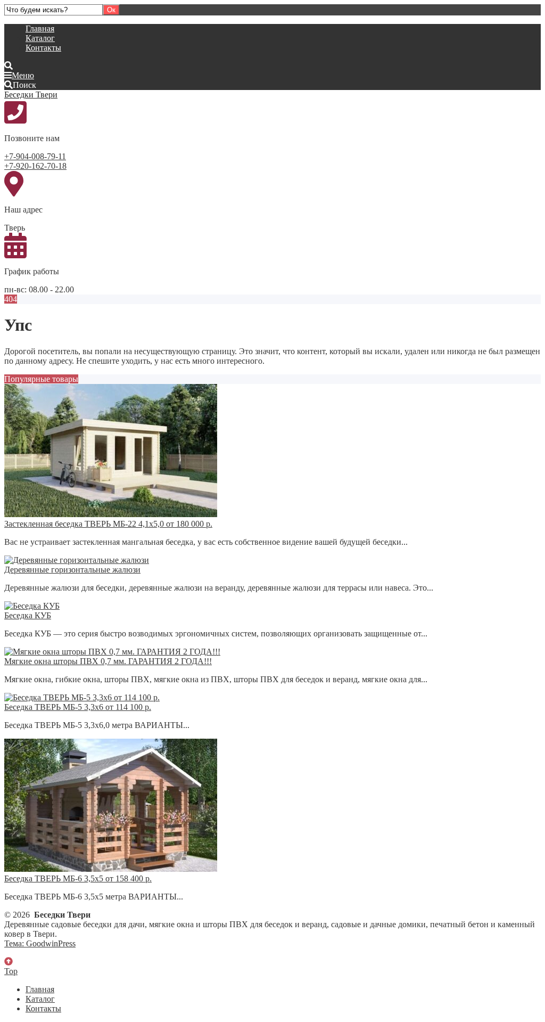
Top (11, 971)
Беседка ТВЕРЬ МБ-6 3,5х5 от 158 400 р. (78, 878)
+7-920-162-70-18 (35, 165)
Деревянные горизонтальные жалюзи (72, 569)
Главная (40, 28)
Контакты (43, 47)
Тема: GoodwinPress (40, 943)
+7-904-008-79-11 (35, 156)
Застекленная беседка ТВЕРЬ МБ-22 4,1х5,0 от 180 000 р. (108, 523)
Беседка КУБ (27, 615)
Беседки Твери (30, 94)
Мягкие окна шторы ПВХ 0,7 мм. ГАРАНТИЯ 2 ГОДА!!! (108, 661)
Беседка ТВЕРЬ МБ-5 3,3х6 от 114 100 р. (77, 707)
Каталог (40, 38)
